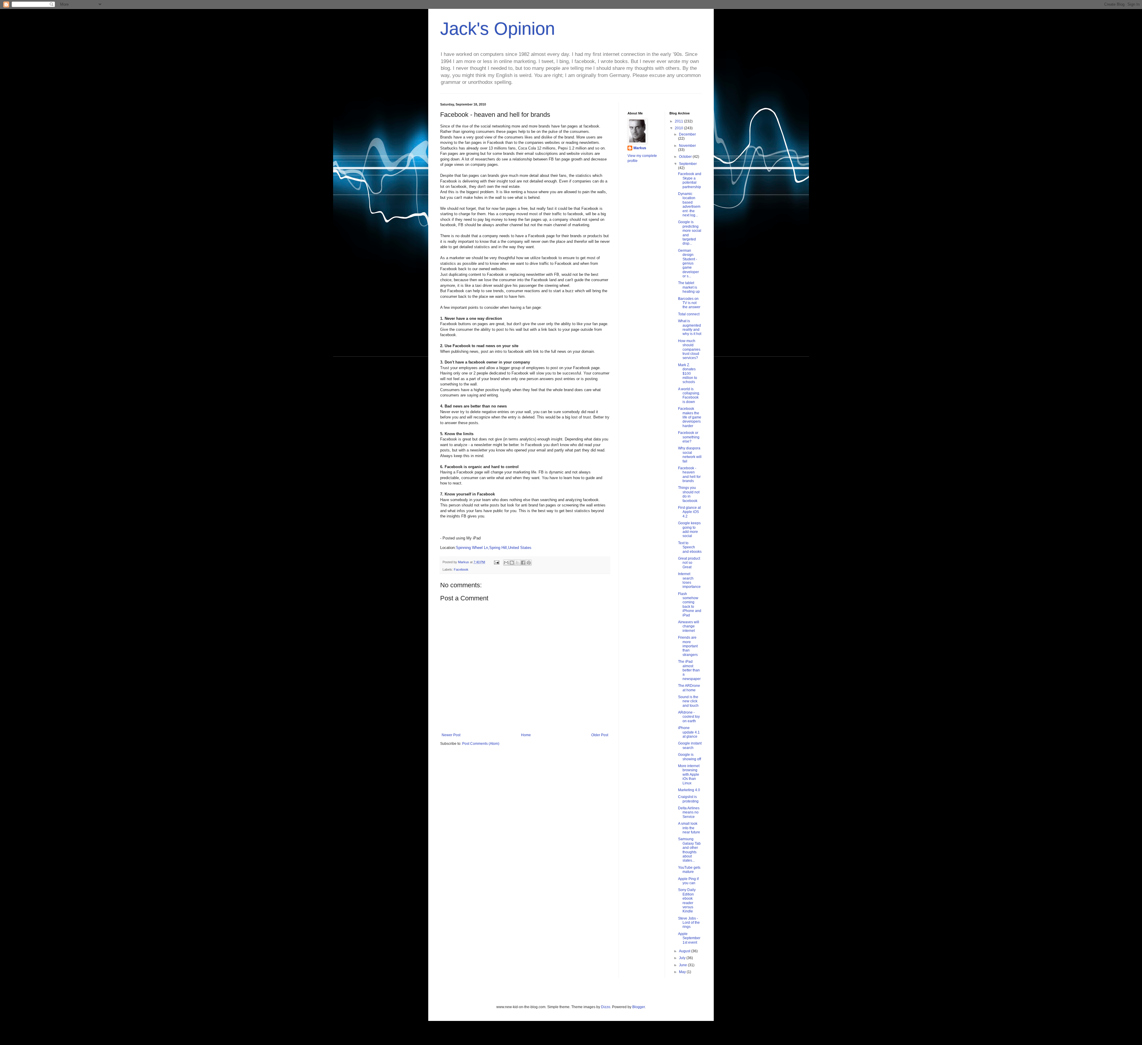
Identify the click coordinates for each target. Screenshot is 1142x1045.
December (687, 134)
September (688, 164)
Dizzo (605, 1007)
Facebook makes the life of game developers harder (689, 417)
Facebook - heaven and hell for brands (689, 474)
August (685, 951)
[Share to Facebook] (523, 563)
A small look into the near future (689, 827)
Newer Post (451, 735)
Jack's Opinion (497, 29)
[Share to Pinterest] (529, 563)
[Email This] (506, 563)
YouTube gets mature (689, 869)
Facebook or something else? (688, 437)
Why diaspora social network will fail (690, 454)
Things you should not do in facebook (688, 494)
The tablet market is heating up (689, 287)
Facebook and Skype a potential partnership (689, 180)
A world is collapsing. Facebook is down (689, 395)
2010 (679, 128)
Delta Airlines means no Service (688, 812)
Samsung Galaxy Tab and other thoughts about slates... (689, 850)
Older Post (599, 735)
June (683, 965)
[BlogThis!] (512, 563)
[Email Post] (496, 562)
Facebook (461, 569)
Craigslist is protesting (688, 799)
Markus (639, 148)
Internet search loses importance (689, 580)
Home (526, 735)
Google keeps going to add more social (689, 529)
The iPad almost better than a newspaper (689, 670)
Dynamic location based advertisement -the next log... (689, 204)
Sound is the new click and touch (688, 701)
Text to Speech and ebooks (690, 547)
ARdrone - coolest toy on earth (689, 716)
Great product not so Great (689, 562)
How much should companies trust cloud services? (689, 349)
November (687, 146)
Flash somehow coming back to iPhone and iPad (689, 604)
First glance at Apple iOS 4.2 (689, 512)
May (683, 972)
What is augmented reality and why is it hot (689, 327)
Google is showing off (689, 757)
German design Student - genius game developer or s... (688, 263)
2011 (679, 121)
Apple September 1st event (689, 938)
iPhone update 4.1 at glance (689, 732)
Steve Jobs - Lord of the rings (689, 922)
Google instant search (690, 745)
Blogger (638, 1007)
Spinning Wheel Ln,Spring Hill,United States (493, 547)
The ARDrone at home (689, 688)
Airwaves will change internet (688, 626)
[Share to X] (517, 563)
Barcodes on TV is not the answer (689, 303)
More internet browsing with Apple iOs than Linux (688, 774)
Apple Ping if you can (688, 881)
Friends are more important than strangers (688, 646)
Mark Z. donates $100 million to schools (687, 373)
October (686, 157)
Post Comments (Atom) (480, 744)
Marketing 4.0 (689, 790)
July (682, 958)
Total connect (688, 314)
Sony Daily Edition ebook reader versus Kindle (687, 900)
